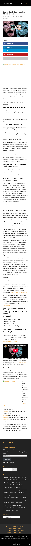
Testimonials (21, 530)
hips (25, 490)
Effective (6, 487)
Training (6, 505)
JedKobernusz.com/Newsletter (19, 292)
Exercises (6, 490)
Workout (7, 510)
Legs (6, 492)
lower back (12, 492)
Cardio (11, 482)
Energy (12, 487)
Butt (5, 482)
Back (12, 477)
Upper (19, 505)
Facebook (5, 411)
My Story (9, 532)
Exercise (18, 487)
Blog (21, 526)
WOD (23, 507)
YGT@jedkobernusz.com (10, 341)
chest (18, 482)
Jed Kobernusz (8, 16)
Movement (21, 492)
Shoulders (14, 500)
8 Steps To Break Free (12, 526)
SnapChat (5, 417)
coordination (8, 484)
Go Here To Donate (20, 362)
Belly (24, 477)
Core (15, 484)
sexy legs (23, 497)
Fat (12, 490)
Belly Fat (6, 479)
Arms (6, 477)
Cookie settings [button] (22, 541)
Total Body (19, 502)
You (12, 510)
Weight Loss (16, 507)
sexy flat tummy (14, 497)
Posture (21, 495)
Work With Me (18, 532)
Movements (7, 495)
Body (12, 479)
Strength (6, 502)
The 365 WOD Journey (10, 530)
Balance (17, 477)
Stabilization (22, 500)
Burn (24, 479)
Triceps (13, 505)
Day (20, 484)
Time (12, 502)
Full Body (18, 490)
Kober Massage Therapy (14, 528)
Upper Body (7, 507)
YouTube (5, 415)
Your (17, 510)
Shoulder (6, 500)
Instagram (6, 419)
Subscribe (7, 459)
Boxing (18, 479)
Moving (14, 495)
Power (6, 497)
